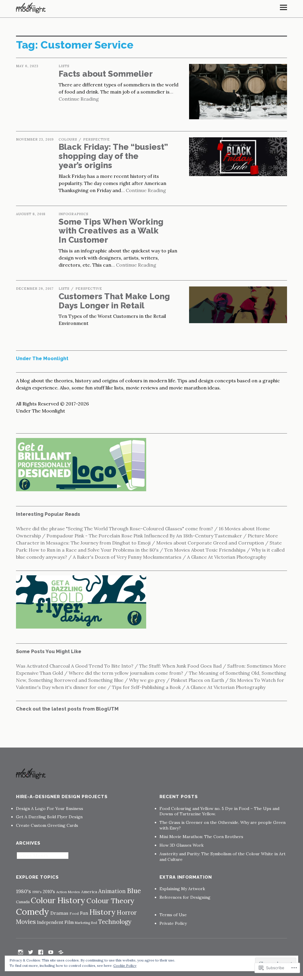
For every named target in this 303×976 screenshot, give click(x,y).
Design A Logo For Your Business (49, 808)
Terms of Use (173, 914)
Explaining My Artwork (182, 888)
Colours (68, 139)
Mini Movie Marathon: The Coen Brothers (201, 836)
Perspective (96, 139)
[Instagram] (20, 951)
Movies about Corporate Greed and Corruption (210, 543)
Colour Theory (110, 900)
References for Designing (184, 897)
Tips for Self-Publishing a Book (146, 687)
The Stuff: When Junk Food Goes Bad (180, 666)
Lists (64, 66)
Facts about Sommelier (106, 74)
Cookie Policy (124, 965)
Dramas (59, 913)
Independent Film (55, 922)
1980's (23, 891)
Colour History (58, 900)
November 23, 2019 (35, 139)
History (102, 912)
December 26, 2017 (35, 288)
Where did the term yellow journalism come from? (126, 673)
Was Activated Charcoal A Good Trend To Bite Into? (74, 666)
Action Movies (68, 892)
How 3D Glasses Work (181, 845)
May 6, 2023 (27, 66)
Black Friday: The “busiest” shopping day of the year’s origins (113, 156)
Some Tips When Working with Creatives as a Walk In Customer (111, 231)
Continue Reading (146, 190)
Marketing (82, 923)
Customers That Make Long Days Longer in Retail (114, 300)
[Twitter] (30, 951)
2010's (49, 891)
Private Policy (173, 923)
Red (94, 923)
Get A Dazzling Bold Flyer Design (49, 816)
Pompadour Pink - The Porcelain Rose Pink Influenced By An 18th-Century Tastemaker (144, 536)
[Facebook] (40, 951)
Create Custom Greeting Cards (47, 825)
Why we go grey (147, 680)
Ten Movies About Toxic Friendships (205, 550)
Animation (112, 891)
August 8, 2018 (31, 214)
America (89, 891)
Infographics (73, 214)
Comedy (32, 911)
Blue (134, 890)
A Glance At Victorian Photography (226, 557)
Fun (84, 913)
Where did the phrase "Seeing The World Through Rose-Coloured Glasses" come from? (114, 529)
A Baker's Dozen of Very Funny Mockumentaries (127, 557)
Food (74, 913)
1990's (36, 892)
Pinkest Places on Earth (197, 680)
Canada (23, 901)
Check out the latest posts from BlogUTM (67, 709)
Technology (114, 922)
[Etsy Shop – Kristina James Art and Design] (60, 951)
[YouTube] (50, 951)
